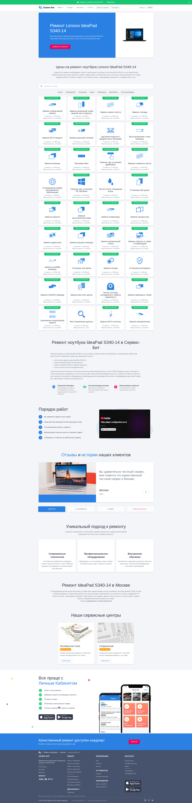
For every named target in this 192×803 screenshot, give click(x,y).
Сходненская (129, 760)
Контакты (42, 769)
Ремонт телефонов (73, 760)
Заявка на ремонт (103, 8)
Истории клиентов (102, 776)
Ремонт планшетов (73, 766)
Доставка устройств (73, 785)
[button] (150, 7)
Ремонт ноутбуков (73, 763)
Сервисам (70, 792)
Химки (127, 766)
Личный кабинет (101, 787)
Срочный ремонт (73, 776)
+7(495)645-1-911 (130, 773)
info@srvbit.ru (129, 771)
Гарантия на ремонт (74, 782)
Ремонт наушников (73, 769)
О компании (43, 767)
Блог (97, 760)
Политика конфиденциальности (97, 800)
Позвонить (115, 8)
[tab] (51, 509)
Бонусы (142, 8)
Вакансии (42, 772)
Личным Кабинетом (58, 683)
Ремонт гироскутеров (74, 772)
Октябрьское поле (131, 763)
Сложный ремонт (73, 779)
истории (90, 454)
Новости (99, 763)
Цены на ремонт (101, 784)
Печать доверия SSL (78, 800)
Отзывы (69, 454)
